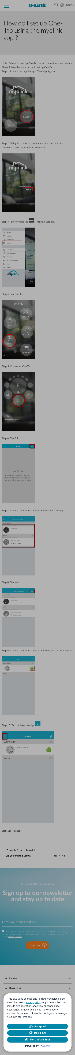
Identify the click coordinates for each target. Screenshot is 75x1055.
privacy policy (32, 1002)
